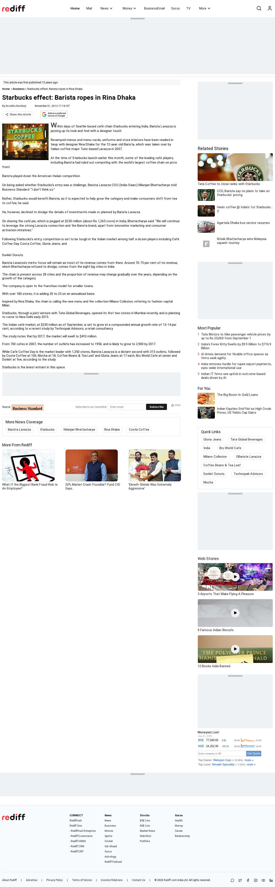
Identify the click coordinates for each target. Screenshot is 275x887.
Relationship (182, 836)
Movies (109, 830)
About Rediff (9, 880)
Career (179, 830)
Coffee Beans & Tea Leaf (222, 465)
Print (177, 405)
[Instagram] (255, 881)
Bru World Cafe (230, 448)
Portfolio (145, 841)
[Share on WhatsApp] (232, 881)
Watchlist (145, 836)
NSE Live (145, 825)
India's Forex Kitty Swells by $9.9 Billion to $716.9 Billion (236, 346)
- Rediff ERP (76, 851)
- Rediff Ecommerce (81, 836)
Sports (108, 836)
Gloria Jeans (212, 439)
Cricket (109, 841)
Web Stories (208, 558)
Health (179, 820)
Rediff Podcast (113, 861)
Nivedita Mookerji (16, 105)
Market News (147, 830)
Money (127, 8)
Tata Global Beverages (246, 439)
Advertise (31, 880)
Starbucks (47, 429)
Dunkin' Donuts (214, 474)
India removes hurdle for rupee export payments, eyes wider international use (236, 366)
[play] (235, 577)
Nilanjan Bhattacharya (79, 429)
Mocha (208, 482)
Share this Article (20, 114)
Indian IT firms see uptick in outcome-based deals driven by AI (233, 376)
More (202, 8)
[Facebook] (248, 881)
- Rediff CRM (77, 846)
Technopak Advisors (248, 474)
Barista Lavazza (19, 429)
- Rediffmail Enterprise (83, 830)
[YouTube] (263, 881)
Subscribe (156, 406)
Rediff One (76, 825)
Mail (89, 8)
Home (75, 8)
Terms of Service (82, 880)
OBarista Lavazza (248, 457)
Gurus (175, 8)
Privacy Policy (54, 880)
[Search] (259, 8)
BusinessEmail (154, 8)
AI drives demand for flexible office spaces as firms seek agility (234, 356)
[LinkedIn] (271, 881)
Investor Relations (112, 880)
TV (188, 8)
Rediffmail (76, 820)
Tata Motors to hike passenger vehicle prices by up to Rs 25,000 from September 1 (235, 336)
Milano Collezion (215, 457)
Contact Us (138, 880)
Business (18, 88)
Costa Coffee (139, 429)
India (206, 448)
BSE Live (145, 820)
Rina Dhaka (112, 429)
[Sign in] (269, 8)
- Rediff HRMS (78, 841)
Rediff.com (170, 880)
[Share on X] (240, 881)
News (104, 8)
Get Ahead (111, 846)
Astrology (110, 856)
